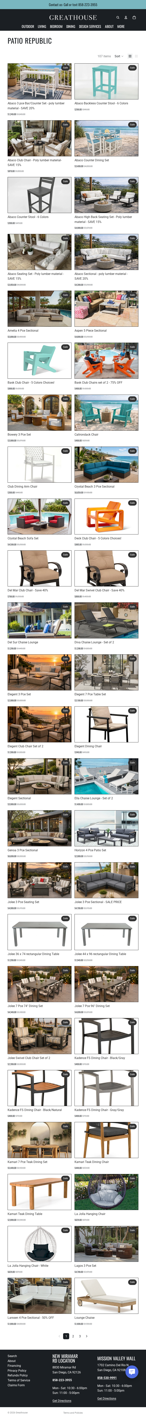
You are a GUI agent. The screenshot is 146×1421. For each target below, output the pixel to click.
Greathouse (22, 1412)
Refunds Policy (18, 1375)
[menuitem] (120, 26)
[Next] (86, 1336)
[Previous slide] (13, 81)
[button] (119, 56)
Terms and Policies (73, 1413)
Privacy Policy (17, 1370)
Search (12, 1356)
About (12, 1361)
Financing (14, 1365)
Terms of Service (19, 1380)
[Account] (126, 17)
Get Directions (61, 1401)
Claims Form (16, 1385)
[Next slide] (65, 81)
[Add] (65, 93)
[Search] (118, 17)
